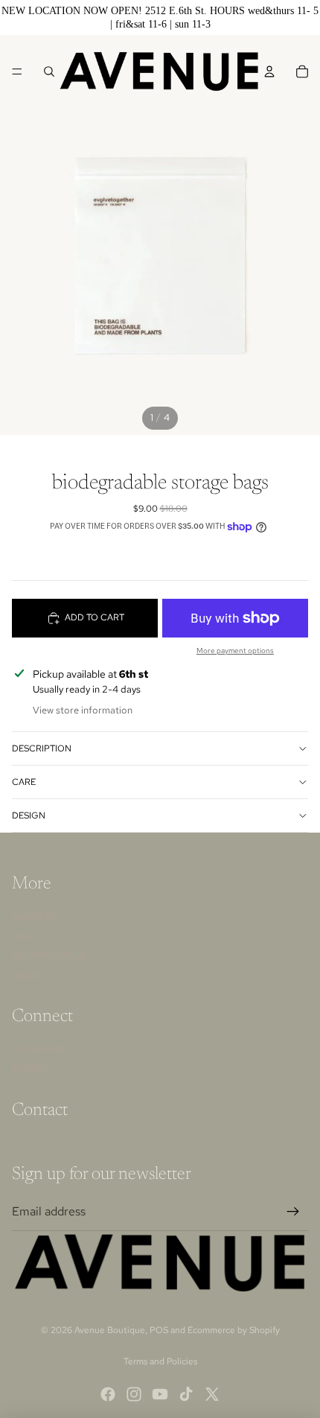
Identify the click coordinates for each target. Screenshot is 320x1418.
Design (28, 815)
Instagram (37, 1049)
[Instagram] (134, 1394)
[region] (160, 17)
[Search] (49, 71)
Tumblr (30, 1069)
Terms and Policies (160, 1361)
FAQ (21, 936)
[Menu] (17, 71)
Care (24, 782)
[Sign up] (293, 1212)
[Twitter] (212, 1394)
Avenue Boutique (109, 1330)
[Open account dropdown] (269, 71)
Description (41, 748)
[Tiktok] (186, 1394)
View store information (82, 710)
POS (159, 1330)
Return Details (48, 955)
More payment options (235, 650)
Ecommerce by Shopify (234, 1330)
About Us (34, 917)
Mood (26, 976)
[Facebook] (108, 1394)
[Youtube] (160, 1394)
